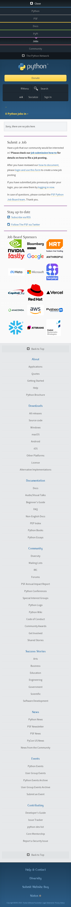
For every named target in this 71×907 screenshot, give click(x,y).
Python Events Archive (35, 780)
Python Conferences (35, 591)
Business (35, 665)
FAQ (35, 509)
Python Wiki (35, 612)
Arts (35, 658)
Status (34, 896)
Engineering (35, 679)
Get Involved (35, 633)
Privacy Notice (60, 903)
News (35, 712)
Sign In (48, 97)
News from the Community (35, 747)
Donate (36, 78)
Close (37, 3)
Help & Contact (35, 870)
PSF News (35, 733)
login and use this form (27, 170)
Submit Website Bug (35, 887)
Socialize (33, 97)
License (35, 462)
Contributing (36, 805)
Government (35, 687)
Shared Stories (35, 640)
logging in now (46, 187)
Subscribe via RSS (21, 217)
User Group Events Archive (35, 787)
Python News (35, 719)
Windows (35, 427)
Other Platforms (35, 455)
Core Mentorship (35, 833)
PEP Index (35, 523)
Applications (35, 366)
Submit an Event (35, 794)
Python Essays (35, 537)
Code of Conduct (35, 619)
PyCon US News (35, 740)
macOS (35, 434)
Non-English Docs (35, 516)
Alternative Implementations (35, 469)
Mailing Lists (35, 563)
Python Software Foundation (32, 903)
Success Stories (36, 651)
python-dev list (35, 826)
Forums (35, 577)
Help (35, 387)
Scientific (36, 693)
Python (35, 11)
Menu (25, 88)
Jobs (35, 41)
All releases (35, 413)
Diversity (35, 556)
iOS (35, 448)
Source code (35, 420)
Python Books (35, 530)
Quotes (36, 373)
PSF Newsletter (35, 726)
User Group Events (35, 773)
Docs (35, 26)
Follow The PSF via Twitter (25, 224)
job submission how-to (44, 152)
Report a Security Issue (35, 841)
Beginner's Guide (35, 502)
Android (35, 441)
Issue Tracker (35, 819)
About (35, 359)
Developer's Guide (35, 812)
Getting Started (35, 380)
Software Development (35, 700)
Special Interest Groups (35, 598)
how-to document (48, 165)
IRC (35, 569)
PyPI (35, 33)
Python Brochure (35, 394)
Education (35, 672)
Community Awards (35, 626)
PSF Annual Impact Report (35, 584)
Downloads (36, 406)
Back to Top (37, 348)
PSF (36, 18)
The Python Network (37, 55)
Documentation (35, 481)
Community (35, 48)
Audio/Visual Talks (35, 495)
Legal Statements (48, 903)
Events (35, 759)
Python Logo (36, 605)
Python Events (35, 766)
